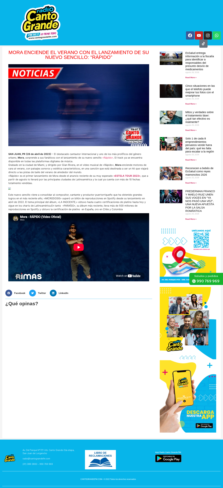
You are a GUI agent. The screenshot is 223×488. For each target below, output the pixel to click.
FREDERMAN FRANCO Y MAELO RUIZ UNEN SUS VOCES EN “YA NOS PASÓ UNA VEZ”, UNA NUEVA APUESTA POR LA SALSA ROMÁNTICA (200, 201)
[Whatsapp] (217, 35)
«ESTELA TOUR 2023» (126, 175)
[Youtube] (199, 35)
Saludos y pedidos (206, 276)
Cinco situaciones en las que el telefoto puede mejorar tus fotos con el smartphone (200, 90)
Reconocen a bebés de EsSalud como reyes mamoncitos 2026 (199, 171)
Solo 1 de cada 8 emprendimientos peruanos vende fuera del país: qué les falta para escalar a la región (199, 145)
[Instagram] (208, 35)
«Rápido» (107, 157)
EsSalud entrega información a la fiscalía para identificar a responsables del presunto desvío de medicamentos (199, 61)
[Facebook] (190, 35)
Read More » (191, 77)
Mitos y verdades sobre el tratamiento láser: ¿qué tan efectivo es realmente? (199, 117)
